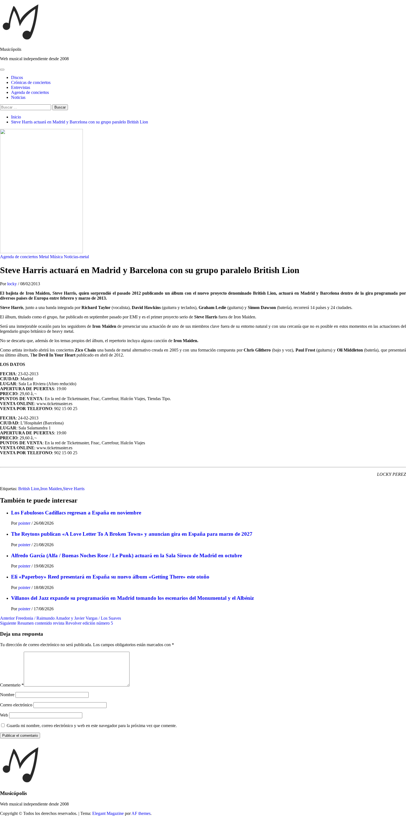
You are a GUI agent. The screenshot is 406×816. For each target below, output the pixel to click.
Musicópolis (10, 49)
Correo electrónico (16, 705)
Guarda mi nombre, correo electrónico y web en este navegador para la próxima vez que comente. (92, 725)
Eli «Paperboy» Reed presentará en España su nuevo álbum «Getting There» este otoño (110, 577)
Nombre (7, 694)
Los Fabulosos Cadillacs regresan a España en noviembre (76, 513)
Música (56, 256)
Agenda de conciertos (30, 92)
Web (4, 715)
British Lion (28, 488)
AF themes (141, 813)
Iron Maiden (51, 488)
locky (12, 283)
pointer (24, 523)
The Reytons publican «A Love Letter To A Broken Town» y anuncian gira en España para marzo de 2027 (131, 534)
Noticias (18, 97)
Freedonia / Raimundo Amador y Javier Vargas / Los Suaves (60, 618)
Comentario (12, 685)
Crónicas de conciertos (31, 82)
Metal (44, 256)
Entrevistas (20, 87)
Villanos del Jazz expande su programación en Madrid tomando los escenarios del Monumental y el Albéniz (132, 598)
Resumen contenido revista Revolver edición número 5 (56, 623)
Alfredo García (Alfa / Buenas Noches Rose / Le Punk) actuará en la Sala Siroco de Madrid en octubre (126, 555)
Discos (17, 77)
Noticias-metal (76, 256)
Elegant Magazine (108, 813)
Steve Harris (74, 488)
